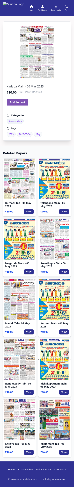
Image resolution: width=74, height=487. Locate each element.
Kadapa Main (15, 121)
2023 (11, 134)
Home (11, 469)
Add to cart (17, 102)
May (38, 134)
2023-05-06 (25, 134)
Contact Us (60, 469)
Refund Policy (43, 469)
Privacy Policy (25, 469)
